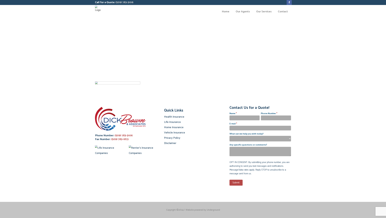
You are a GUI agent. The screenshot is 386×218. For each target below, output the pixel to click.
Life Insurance (172, 122)
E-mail (233, 124)
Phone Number (269, 113)
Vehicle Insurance (174, 132)
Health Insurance (174, 117)
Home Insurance (174, 127)
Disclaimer (170, 143)
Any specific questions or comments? (248, 145)
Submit (236, 183)
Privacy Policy (172, 138)
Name (233, 113)
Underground (213, 210)
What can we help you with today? (246, 134)
